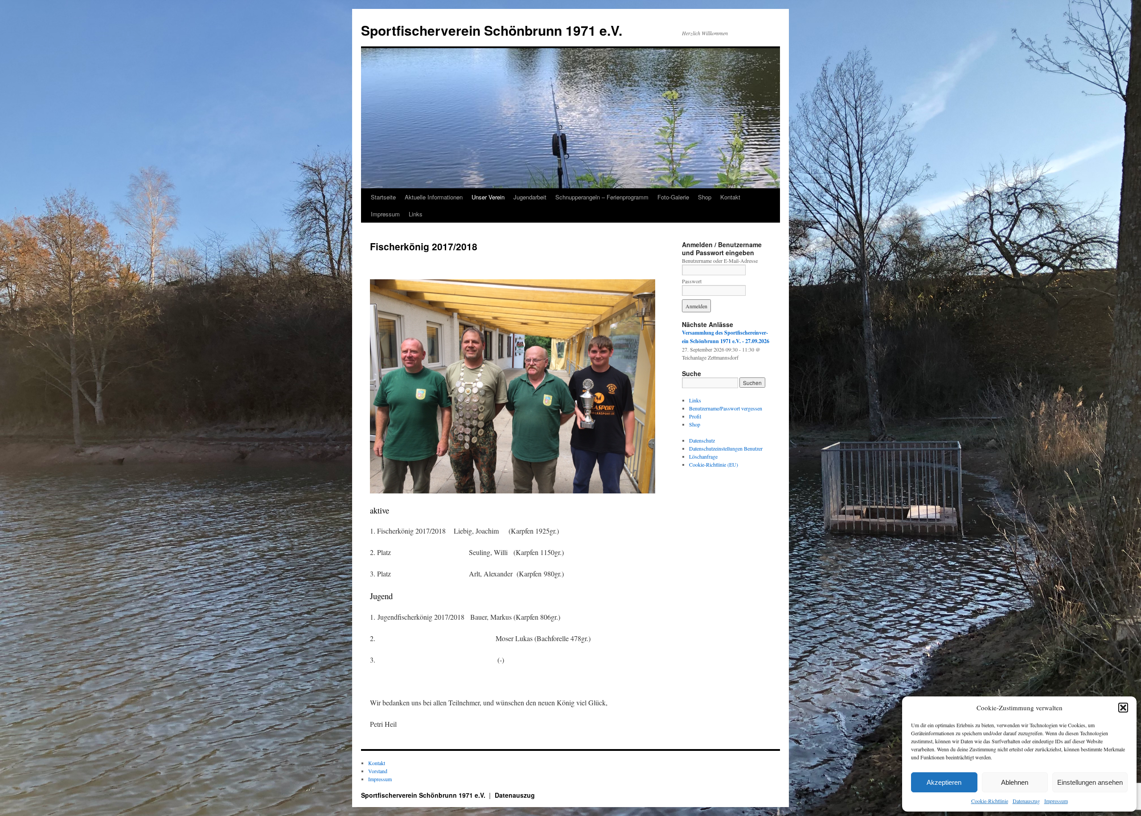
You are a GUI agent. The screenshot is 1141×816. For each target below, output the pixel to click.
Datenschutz (702, 440)
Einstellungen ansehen (1090, 782)
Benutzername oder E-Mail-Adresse (720, 260)
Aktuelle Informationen (434, 197)
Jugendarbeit (529, 197)
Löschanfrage (703, 456)
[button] (1123, 707)
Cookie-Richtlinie (989, 800)
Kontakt (730, 197)
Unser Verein (488, 197)
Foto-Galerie (673, 197)
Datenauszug (1026, 800)
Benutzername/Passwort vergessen (725, 408)
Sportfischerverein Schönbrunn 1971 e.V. (491, 30)
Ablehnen (1014, 782)
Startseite (383, 197)
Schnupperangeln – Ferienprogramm (601, 197)
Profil (695, 416)
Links (416, 214)
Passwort (692, 281)
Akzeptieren (944, 782)
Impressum (1056, 800)
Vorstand (377, 771)
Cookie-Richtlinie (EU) (713, 464)
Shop (704, 197)
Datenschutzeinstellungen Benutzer (726, 448)
